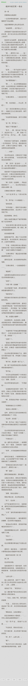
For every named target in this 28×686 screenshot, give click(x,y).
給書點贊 (16, 2)
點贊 (8, 679)
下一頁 (25, 679)
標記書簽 (12, 2)
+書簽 (19, 679)
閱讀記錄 (25, 2)
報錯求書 (20, 2)
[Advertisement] (14, 663)
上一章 (2, 679)
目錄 (14, 679)
